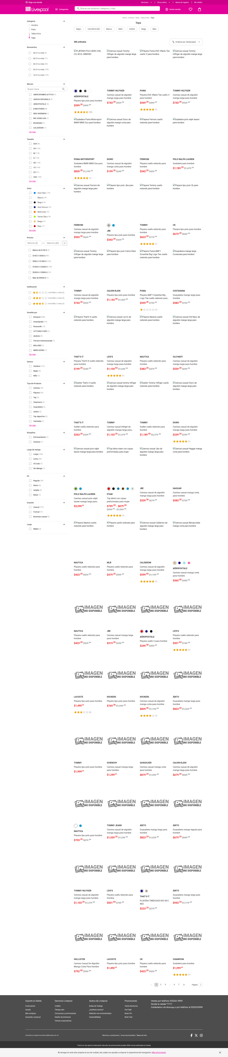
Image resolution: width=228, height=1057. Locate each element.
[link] (89, 81)
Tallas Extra (36, 34)
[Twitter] (196, 1035)
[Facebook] (192, 1035)
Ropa (33, 29)
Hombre (34, 25)
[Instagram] (201, 1035)
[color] (75, 91)
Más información (159, 1052)
